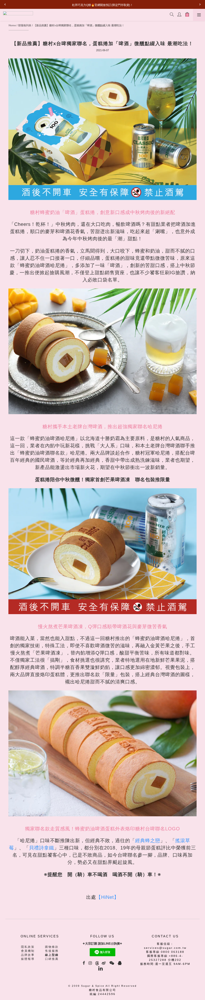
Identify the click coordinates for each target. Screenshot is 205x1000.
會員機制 (28, 950)
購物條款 (52, 946)
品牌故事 (28, 954)
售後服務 (52, 950)
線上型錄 (52, 954)
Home (12, 25)
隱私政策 (28, 946)
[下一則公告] (200, 4)
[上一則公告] (5, 4)
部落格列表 (24, 25)
